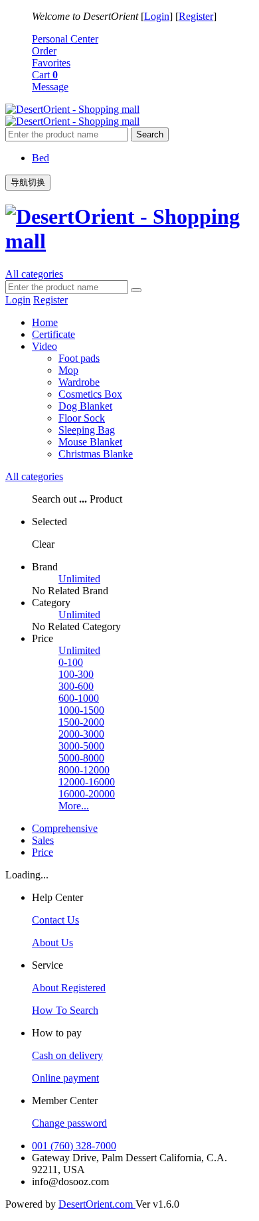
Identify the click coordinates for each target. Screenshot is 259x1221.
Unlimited (79, 578)
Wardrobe (79, 382)
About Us (52, 942)
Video (44, 346)
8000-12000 (84, 769)
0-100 (70, 662)
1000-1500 (81, 710)
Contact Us (55, 920)
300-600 (76, 686)
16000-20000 (86, 793)
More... (73, 805)
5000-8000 (81, 758)
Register (196, 16)
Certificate (53, 334)
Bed (40, 157)
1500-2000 (81, 722)
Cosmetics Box (90, 394)
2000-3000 (81, 734)
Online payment (65, 1078)
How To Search (65, 1010)
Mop (68, 370)
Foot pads (79, 358)
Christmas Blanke (95, 453)
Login (156, 16)
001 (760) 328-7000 (74, 1145)
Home (45, 322)
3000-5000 (81, 746)
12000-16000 (86, 781)
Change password (69, 1123)
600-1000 (78, 698)
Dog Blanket (85, 406)
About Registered (69, 987)
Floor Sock (81, 418)
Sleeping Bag (86, 430)
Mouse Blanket (90, 442)
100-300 (76, 674)
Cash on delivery (67, 1055)
